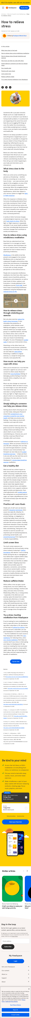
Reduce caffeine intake (7, 76)
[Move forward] (27, 871)
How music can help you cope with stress (12, 60)
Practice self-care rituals (8, 71)
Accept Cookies (15, 1015)
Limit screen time (6, 74)
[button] (10, 87)
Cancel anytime (20, 816)
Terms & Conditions (11, 816)
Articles (3, 14)
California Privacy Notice (11, 1001)
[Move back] (23, 871)
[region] (15, 1002)
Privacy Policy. (14, 936)
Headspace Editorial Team (20, 35)
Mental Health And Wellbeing (16, 14)
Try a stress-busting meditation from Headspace (14, 79)
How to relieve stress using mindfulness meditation (15, 53)
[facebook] (2, 87)
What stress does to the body (9, 50)
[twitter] (6, 87)
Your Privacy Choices (15, 1005)
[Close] (29, 989)
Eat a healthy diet (6, 68)
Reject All (15, 1010)
